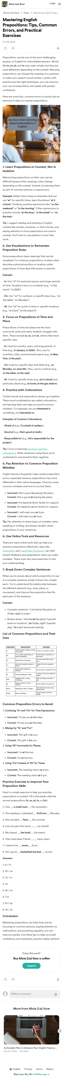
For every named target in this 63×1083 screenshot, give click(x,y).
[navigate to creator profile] (5, 4)
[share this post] (58, 48)
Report (49, 1069)
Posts (26, 13)
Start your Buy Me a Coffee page (30, 1074)
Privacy (28, 1069)
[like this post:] (5, 48)
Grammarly (9, 550)
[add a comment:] (13, 48)
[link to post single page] (31, 1034)
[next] (60, 1031)
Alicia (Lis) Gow (17, 4)
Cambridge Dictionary (32, 550)
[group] (31, 1035)
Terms (39, 1069)
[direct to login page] (35, 994)
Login (52, 3)
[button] (59, 4)
